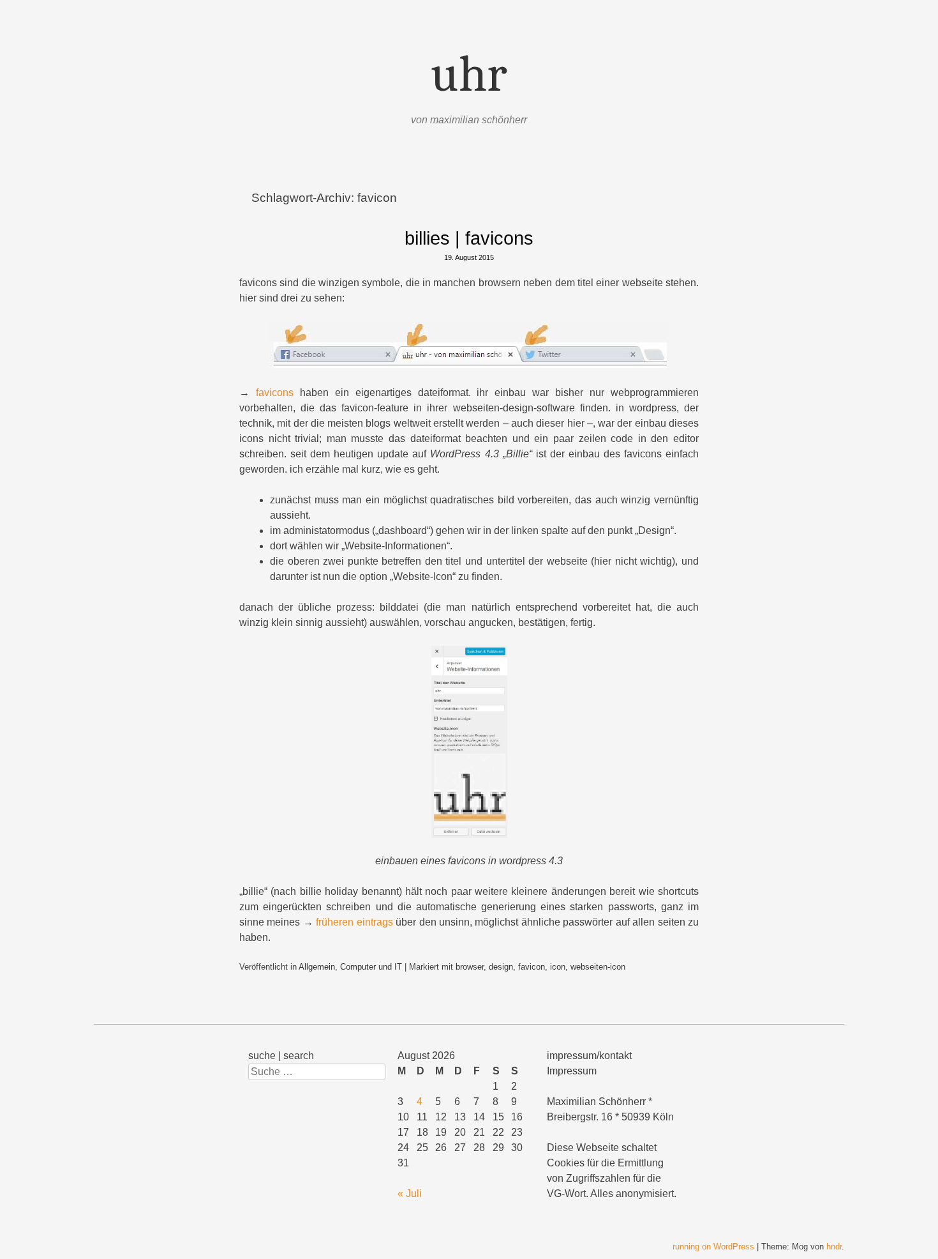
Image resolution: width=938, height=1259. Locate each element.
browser (470, 967)
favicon (531, 967)
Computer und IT (371, 967)
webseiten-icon (597, 967)
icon (557, 967)
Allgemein (317, 967)
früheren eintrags (354, 922)
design (501, 967)
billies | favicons (469, 238)
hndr (834, 1246)
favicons (275, 392)
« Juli (410, 1193)
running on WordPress (713, 1246)
